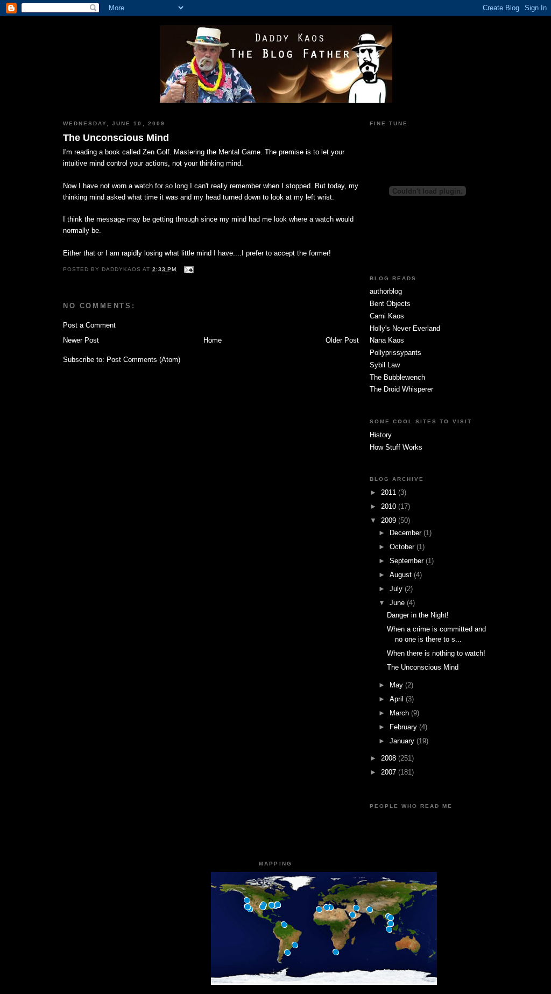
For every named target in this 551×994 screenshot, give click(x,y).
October (403, 547)
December (406, 533)
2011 (389, 492)
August (402, 575)
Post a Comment (89, 325)
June (398, 603)
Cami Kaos (387, 316)
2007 (389, 772)
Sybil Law (385, 365)
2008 (389, 758)
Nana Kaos (387, 340)
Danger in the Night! (418, 615)
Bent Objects (390, 304)
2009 (389, 520)
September (408, 561)
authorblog (386, 291)
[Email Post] (187, 269)
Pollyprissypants (395, 353)
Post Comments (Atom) (143, 360)
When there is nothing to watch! (436, 653)
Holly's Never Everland (405, 328)
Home (212, 340)
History (381, 435)
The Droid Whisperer (401, 389)
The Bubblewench (397, 377)
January (403, 741)
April (398, 699)
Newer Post (81, 340)
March (400, 713)
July (397, 589)
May (397, 685)
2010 (389, 506)
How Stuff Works (396, 447)
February (404, 727)
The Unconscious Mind (116, 137)
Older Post (342, 340)
